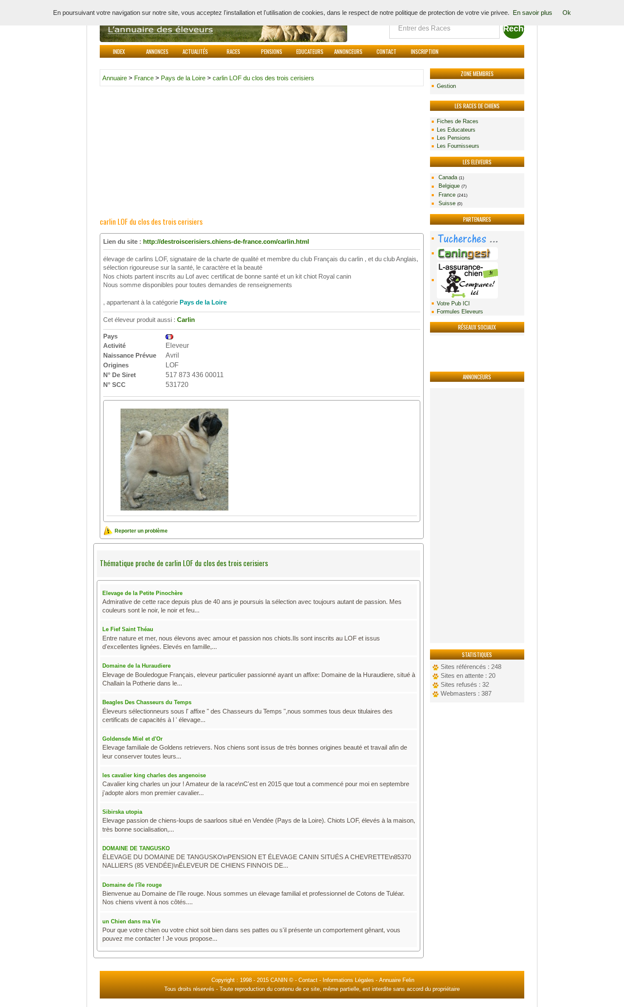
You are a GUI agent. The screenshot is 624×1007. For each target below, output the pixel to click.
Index (119, 51)
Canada (450, 177)
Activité (114, 345)
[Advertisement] (477, 515)
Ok (566, 12)
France (452, 195)
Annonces (157, 51)
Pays (110, 336)
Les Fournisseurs (458, 146)
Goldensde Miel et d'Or (132, 739)
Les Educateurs (456, 130)
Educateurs (309, 51)
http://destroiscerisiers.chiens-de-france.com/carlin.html (226, 241)
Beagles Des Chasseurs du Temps (146, 702)
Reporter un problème (140, 530)
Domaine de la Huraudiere (136, 666)
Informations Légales (348, 980)
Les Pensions (453, 138)
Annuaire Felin (396, 980)
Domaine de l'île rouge (132, 885)
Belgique (452, 186)
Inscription (424, 51)
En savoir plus (532, 12)
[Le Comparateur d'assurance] (477, 280)
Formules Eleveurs (460, 311)
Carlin (186, 319)
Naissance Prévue (129, 355)
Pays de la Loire (183, 78)
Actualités (195, 51)
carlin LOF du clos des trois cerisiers (263, 78)
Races (233, 51)
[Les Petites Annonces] (477, 238)
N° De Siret (119, 375)
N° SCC (114, 384)
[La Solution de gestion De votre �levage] (477, 253)
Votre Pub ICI (453, 303)
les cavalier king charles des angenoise (154, 775)
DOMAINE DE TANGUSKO (136, 848)
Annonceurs (348, 51)
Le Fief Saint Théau (127, 629)
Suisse (449, 203)
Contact (386, 51)
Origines (116, 365)
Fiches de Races (457, 121)
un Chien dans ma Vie (131, 921)
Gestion (446, 86)
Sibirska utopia (122, 812)
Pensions (271, 51)
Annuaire (114, 78)
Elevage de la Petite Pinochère (142, 593)
